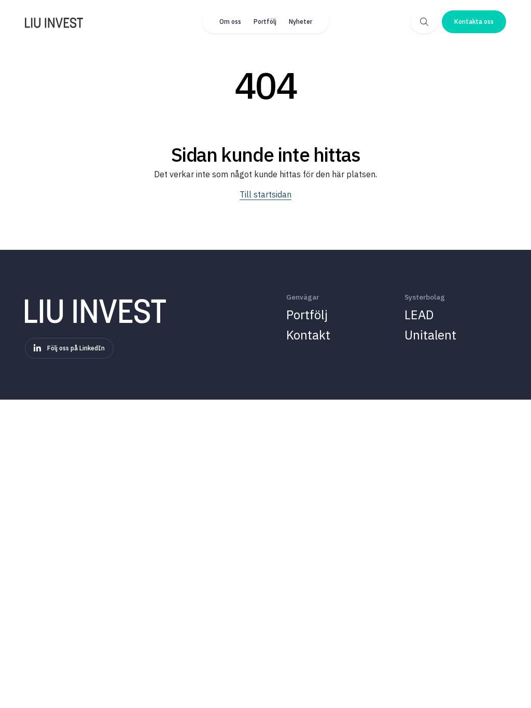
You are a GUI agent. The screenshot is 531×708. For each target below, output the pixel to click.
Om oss (230, 21)
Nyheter (300, 21)
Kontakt (308, 335)
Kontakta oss (474, 21)
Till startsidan (265, 194)
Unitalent (430, 335)
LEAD (419, 314)
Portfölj (265, 21)
